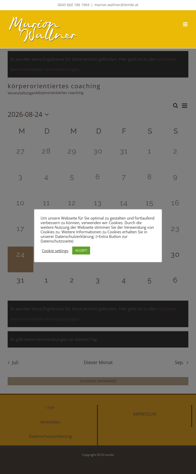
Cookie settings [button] (55, 250)
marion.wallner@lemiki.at (116, 4)
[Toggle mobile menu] (185, 24)
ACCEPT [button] (81, 250)
